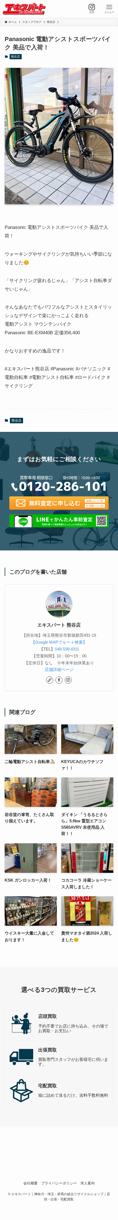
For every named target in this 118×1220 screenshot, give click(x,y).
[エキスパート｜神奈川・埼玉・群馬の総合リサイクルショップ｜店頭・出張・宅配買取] (24, 9)
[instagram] (68, 680)
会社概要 (30, 1183)
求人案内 (87, 1183)
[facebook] (59, 680)
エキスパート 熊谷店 (59, 625)
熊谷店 (15, 56)
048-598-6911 (67, 649)
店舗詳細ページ (59, 669)
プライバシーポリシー (59, 1183)
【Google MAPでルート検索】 (59, 642)
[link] (49, 680)
